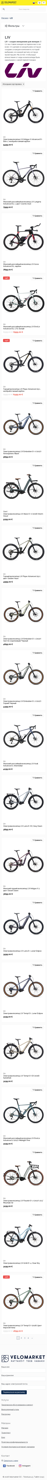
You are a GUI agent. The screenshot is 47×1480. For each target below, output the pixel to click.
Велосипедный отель (10, 1410)
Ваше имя (5, 1367)
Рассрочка (5, 1414)
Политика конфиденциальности (14, 1442)
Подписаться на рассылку (14, 1392)
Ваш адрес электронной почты (14, 1384)
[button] (44, 2)
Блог (3, 1437)
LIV (11, 18)
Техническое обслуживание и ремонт (17, 1405)
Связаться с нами (11, 1461)
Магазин (4, 18)
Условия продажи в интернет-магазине (18, 1447)
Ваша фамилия (7, 1375)
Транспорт (6, 1433)
